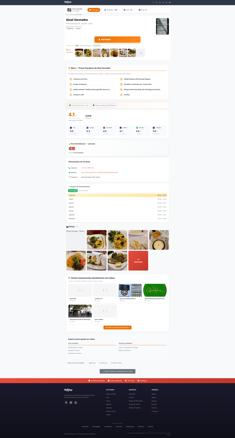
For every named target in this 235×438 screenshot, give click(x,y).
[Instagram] (71, 402)
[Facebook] (66, 402)
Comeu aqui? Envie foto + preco (80, 105)
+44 (141, 52)
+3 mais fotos (138, 260)
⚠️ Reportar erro (103, 363)
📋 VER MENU (104, 39)
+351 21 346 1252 (87, 168)
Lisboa (71, 14)
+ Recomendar (96, 45)
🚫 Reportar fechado (116, 363)
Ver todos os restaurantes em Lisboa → (117, 327)
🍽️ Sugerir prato (91, 363)
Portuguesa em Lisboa (74, 353)
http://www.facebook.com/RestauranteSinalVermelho (99, 172)
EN (156, 2)
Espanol (154, 401)
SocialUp (150, 426)
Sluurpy (108, 414)
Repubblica (85, 426)
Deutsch (154, 408)
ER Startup (141, 426)
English (154, 397)
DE (166, 2)
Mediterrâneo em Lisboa (75, 347)
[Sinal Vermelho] (70, 53)
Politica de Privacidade (136, 401)
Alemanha (109, 408)
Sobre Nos (132, 394)
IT (153, 2)
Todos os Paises (111, 394)
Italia (107, 397)
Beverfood (119, 426)
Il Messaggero (96, 426)
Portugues (155, 411)
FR (163, 2)
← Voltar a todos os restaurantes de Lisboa (117, 371)
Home (67, 14)
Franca (108, 401)
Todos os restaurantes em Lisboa (128, 347)
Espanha (108, 404)
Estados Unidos (110, 411)
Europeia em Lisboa (73, 350)
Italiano (154, 394)
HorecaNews (108, 426)
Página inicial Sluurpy (125, 350)
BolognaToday (130, 426)
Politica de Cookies (134, 408)
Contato (131, 397)
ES (160, 2)
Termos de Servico (134, 404)
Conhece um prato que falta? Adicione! (105, 105)
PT (170, 2)
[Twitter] (75, 402)
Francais (154, 404)
